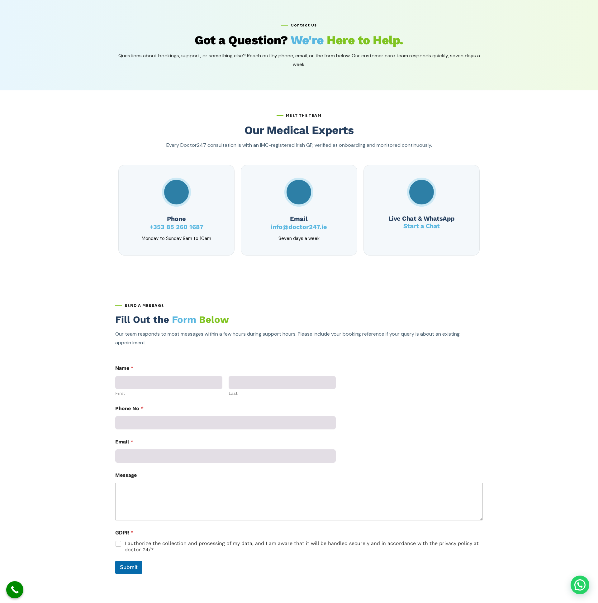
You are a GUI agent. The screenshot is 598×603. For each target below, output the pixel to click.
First (120, 393)
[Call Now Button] (14, 589)
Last (233, 393)
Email (124, 442)
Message (126, 475)
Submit (129, 567)
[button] (580, 585)
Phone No (129, 408)
